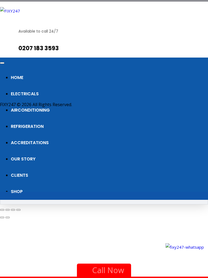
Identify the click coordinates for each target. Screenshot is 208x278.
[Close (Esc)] (18, 210)
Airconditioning (30, 110)
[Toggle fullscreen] (7, 210)
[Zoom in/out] (2, 210)
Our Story (23, 159)
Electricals (25, 94)
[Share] (13, 210)
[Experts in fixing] (10, 11)
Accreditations (30, 143)
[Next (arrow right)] (7, 217)
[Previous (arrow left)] (2, 217)
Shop (17, 191)
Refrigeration (27, 126)
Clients (19, 175)
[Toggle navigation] (2, 63)
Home (17, 77)
